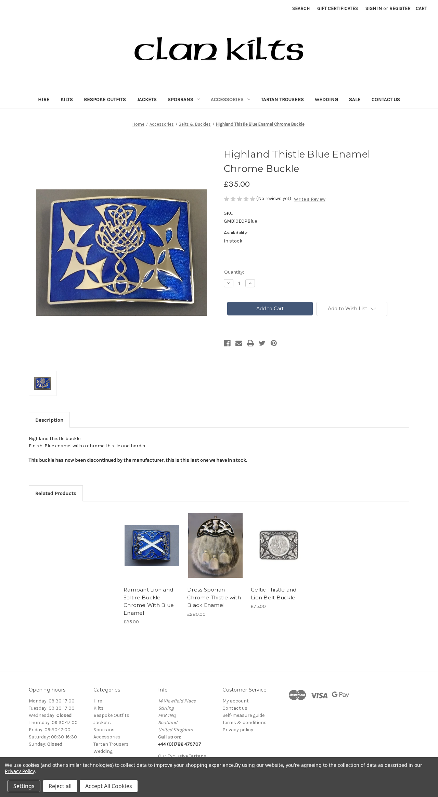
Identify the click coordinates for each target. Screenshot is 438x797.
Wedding (326, 99)
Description (49, 420)
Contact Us (386, 99)
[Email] (238, 343)
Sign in (373, 8)
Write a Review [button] (309, 199)
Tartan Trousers (282, 99)
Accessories (227, 99)
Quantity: (234, 272)
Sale (355, 99)
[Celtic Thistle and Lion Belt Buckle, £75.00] (279, 546)
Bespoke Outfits (105, 99)
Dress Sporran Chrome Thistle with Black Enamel (214, 597)
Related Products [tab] (55, 493)
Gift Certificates (337, 8)
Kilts (67, 99)
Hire (44, 99)
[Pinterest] (273, 343)
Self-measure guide (243, 715)
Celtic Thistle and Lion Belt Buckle (274, 593)
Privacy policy (237, 730)
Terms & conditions (244, 722)
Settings (24, 786)
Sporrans (180, 99)
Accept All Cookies (108, 786)
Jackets (147, 99)
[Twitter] (262, 343)
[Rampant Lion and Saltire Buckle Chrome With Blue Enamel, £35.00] (152, 546)
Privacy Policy (20, 771)
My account (235, 701)
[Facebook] (227, 343)
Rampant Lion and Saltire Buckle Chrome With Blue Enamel (149, 601)
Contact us (234, 708)
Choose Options (215, 545)
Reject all (60, 786)
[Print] (250, 343)
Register (400, 8)
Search (301, 8)
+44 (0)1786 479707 (179, 744)
